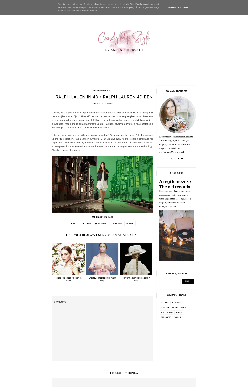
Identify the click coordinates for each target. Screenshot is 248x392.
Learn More (174, 7)
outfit (175, 308)
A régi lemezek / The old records (175, 184)
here (59, 150)
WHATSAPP (117, 224)
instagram (133, 373)
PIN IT (131, 224)
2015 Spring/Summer (101, 91)
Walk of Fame (167, 312)
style (183, 308)
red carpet (166, 317)
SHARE (75, 224)
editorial (165, 303)
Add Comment (107, 103)
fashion (177, 317)
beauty (179, 312)
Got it (187, 7)
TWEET (88, 224)
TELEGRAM (102, 224)
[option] (69, 263)
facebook (116, 373)
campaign (176, 303)
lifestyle (165, 308)
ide (79, 127)
